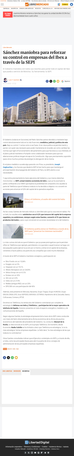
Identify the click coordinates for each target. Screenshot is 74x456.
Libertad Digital (37, 442)
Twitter (28, 452)
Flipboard (41, 452)
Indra (14, 349)
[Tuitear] (50, 81)
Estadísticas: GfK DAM (32, 449)
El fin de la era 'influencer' (53, 1)
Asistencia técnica (55, 447)
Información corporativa (13, 447)
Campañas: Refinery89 (20, 449)
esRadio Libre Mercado (26, 8)
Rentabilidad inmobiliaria (62, 8)
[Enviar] (54, 81)
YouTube (35, 452)
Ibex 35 (10, 349)
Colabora (65, 4)
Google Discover (38, 452)
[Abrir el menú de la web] (13, 4)
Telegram (45, 452)
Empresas (6, 8)
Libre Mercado (7, 47)
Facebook (25, 452)
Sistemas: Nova (55, 449)
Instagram (32, 452)
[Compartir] (47, 81)
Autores (66, 447)
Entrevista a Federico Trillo (13, 1)
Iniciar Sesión (71, 4)
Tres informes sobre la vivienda (38, 1)
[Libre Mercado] (37, 4)
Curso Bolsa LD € (47, 8)
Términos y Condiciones (32, 447)
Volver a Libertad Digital (59, 4)
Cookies (44, 447)
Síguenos (67, 81)
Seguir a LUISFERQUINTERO (21, 80)
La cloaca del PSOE (25, 1)
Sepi (17, 349)
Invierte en (14, 8)
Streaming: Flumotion (44, 449)
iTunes (48, 452)
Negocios (38, 8)
